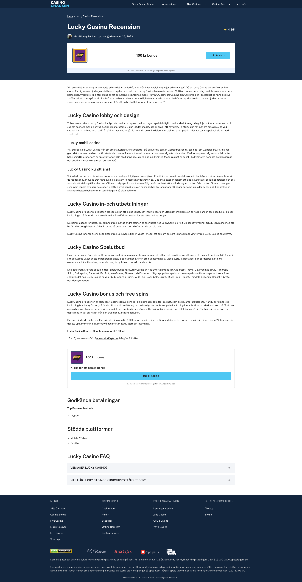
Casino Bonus (58, 514)
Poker (105, 514)
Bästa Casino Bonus (142, 4)
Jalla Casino (160, 514)
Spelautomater (110, 533)
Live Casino (56, 533)
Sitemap (55, 539)
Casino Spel (219, 4)
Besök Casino (151, 376)
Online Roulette (111, 527)
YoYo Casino (160, 527)
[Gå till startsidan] (59, 4)
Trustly (209, 508)
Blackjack (107, 521)
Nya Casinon (194, 4)
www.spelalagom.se (236, 559)
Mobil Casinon (58, 527)
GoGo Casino (160, 521)
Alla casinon (169, 4)
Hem (70, 16)
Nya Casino (56, 521)
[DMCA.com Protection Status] (61, 551)
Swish (208, 514)
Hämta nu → (218, 55)
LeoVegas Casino (163, 508)
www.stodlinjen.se (167, 70)
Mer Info (241, 4)
